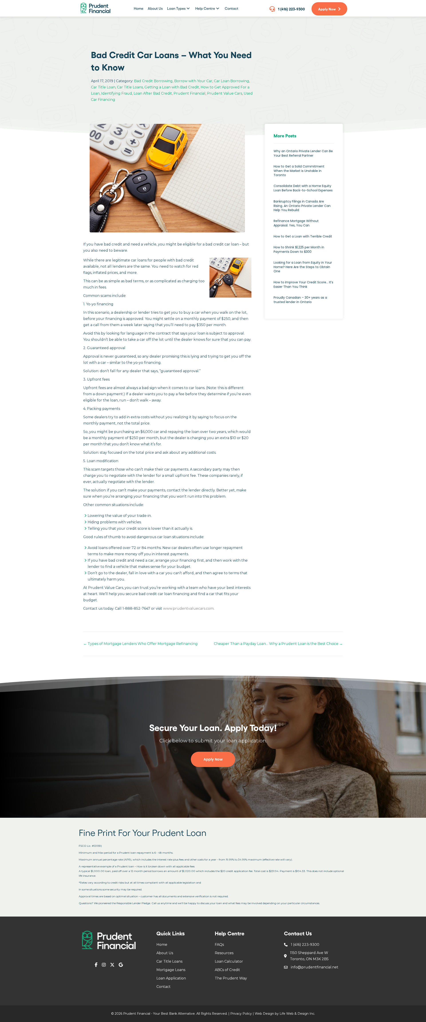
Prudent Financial (189, 93)
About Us (164, 953)
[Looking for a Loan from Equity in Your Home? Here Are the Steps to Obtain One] (304, 269)
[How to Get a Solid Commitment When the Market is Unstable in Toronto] (304, 173)
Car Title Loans (130, 87)
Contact (163, 987)
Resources (224, 953)
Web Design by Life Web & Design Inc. (285, 1014)
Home (161, 944)
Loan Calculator (229, 961)
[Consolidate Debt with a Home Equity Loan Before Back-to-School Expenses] (304, 190)
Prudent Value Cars (224, 93)
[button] (188, 8)
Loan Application (171, 978)
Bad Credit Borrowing (153, 81)
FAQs (219, 944)
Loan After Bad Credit (153, 93)
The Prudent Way (231, 978)
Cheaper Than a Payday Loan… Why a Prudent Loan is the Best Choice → (278, 644)
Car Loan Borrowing (231, 81)
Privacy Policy (241, 1014)
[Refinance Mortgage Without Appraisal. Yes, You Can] (304, 225)
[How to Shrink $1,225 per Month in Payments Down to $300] (304, 251)
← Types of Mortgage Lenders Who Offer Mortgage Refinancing (140, 644)
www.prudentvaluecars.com (188, 608)
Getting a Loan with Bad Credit (171, 87)
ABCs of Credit (227, 970)
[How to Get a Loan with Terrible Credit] (304, 238)
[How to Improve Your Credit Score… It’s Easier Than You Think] (304, 286)
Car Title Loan (103, 87)
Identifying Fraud (116, 93)
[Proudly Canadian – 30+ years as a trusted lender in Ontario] (304, 302)
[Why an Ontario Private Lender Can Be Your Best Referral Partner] (304, 155)
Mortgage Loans (170, 970)
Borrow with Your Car (193, 81)
